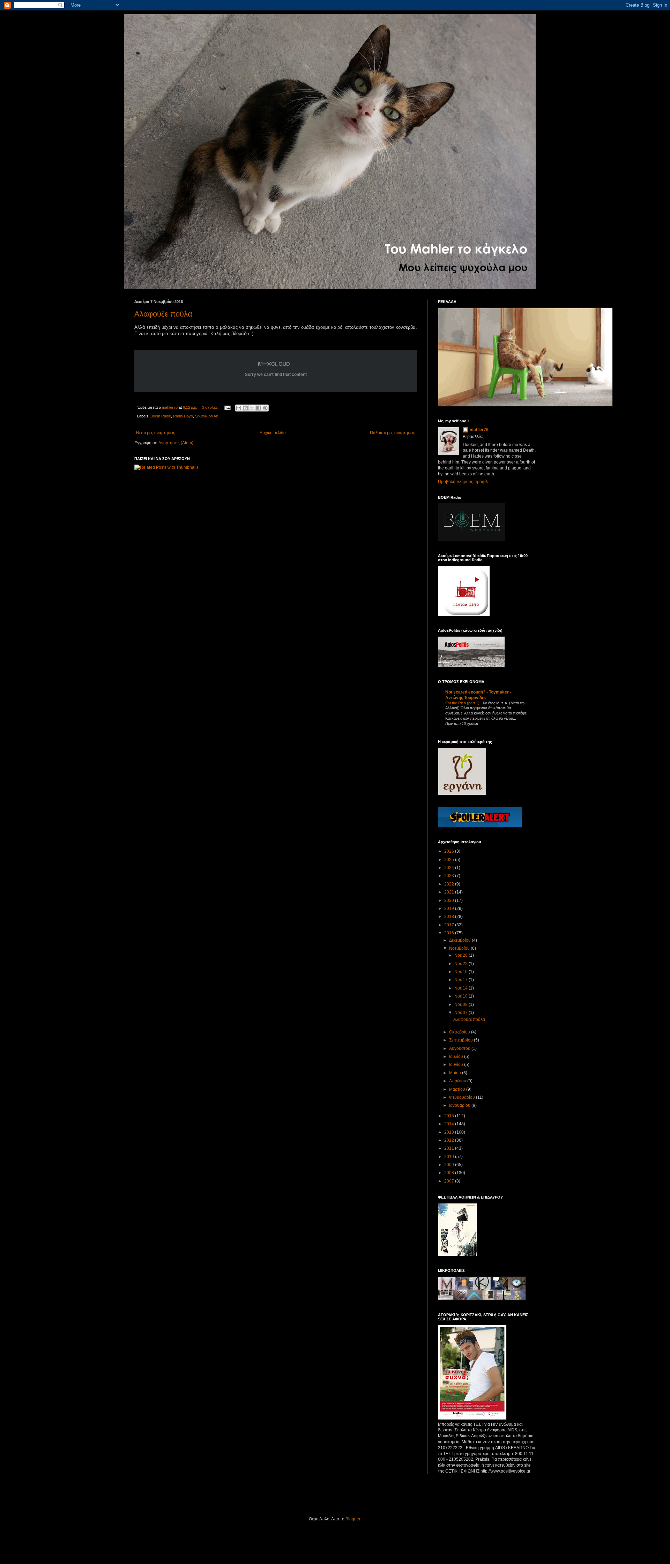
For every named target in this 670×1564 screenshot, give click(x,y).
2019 (449, 908)
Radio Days (183, 416)
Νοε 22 (461, 963)
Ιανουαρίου (460, 1105)
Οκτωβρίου (460, 1032)
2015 (449, 1115)
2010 (449, 1156)
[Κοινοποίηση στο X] (251, 408)
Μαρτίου (457, 1089)
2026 (449, 851)
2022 (449, 884)
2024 (449, 867)
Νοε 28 (461, 955)
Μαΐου (455, 1072)
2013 (449, 1132)
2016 (449, 933)
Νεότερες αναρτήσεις (155, 432)
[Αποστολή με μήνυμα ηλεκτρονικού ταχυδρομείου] (238, 408)
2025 (449, 859)
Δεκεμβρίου (460, 940)
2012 (449, 1140)
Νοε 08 (461, 1004)
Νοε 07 (461, 1012)
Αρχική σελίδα (273, 432)
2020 (449, 900)
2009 (449, 1164)
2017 (449, 924)
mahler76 (479, 429)
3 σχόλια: (210, 407)
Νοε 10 (461, 996)
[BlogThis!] (245, 408)
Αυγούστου (460, 1048)
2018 (449, 916)
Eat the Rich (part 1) (463, 703)
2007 (449, 1181)
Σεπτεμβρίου (461, 1040)
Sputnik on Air (206, 416)
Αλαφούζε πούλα (163, 314)
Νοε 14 (461, 988)
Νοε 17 (461, 979)
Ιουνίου (456, 1064)
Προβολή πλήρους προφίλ (463, 481)
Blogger (352, 1519)
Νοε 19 (461, 971)
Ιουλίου (456, 1056)
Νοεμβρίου (460, 948)
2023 (449, 875)
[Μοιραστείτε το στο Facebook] (258, 408)
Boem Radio (160, 416)
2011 (449, 1148)
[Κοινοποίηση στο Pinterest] (265, 408)
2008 (449, 1172)
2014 (449, 1123)
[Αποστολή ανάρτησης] (227, 407)
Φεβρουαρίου (462, 1097)
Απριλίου (458, 1081)
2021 (449, 892)
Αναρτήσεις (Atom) (175, 442)
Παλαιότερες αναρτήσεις (392, 432)
